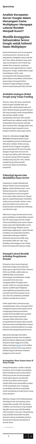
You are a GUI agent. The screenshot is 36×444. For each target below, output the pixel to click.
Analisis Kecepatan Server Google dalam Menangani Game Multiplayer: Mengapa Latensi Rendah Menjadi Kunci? (17, 23)
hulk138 (18, 345)
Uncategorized (8, 427)
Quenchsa (8, 6)
